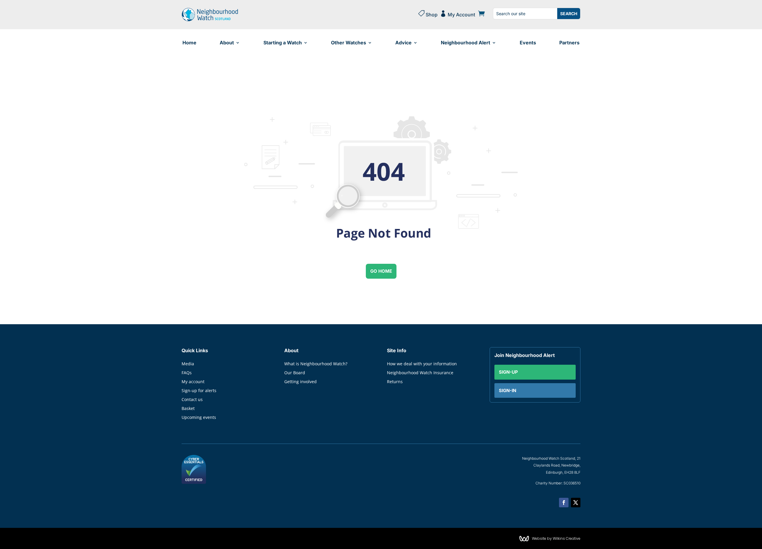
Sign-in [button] (507, 390)
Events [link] (528, 43)
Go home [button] (381, 271)
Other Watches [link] (348, 43)
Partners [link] (569, 43)
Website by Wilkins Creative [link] (556, 538)
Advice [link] (403, 43)
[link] (210, 20)
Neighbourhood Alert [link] (465, 43)
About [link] (227, 43)
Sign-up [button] (508, 372)
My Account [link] (457, 14)
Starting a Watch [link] (282, 43)
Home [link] (189, 43)
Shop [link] (428, 14)
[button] (564, 502)
